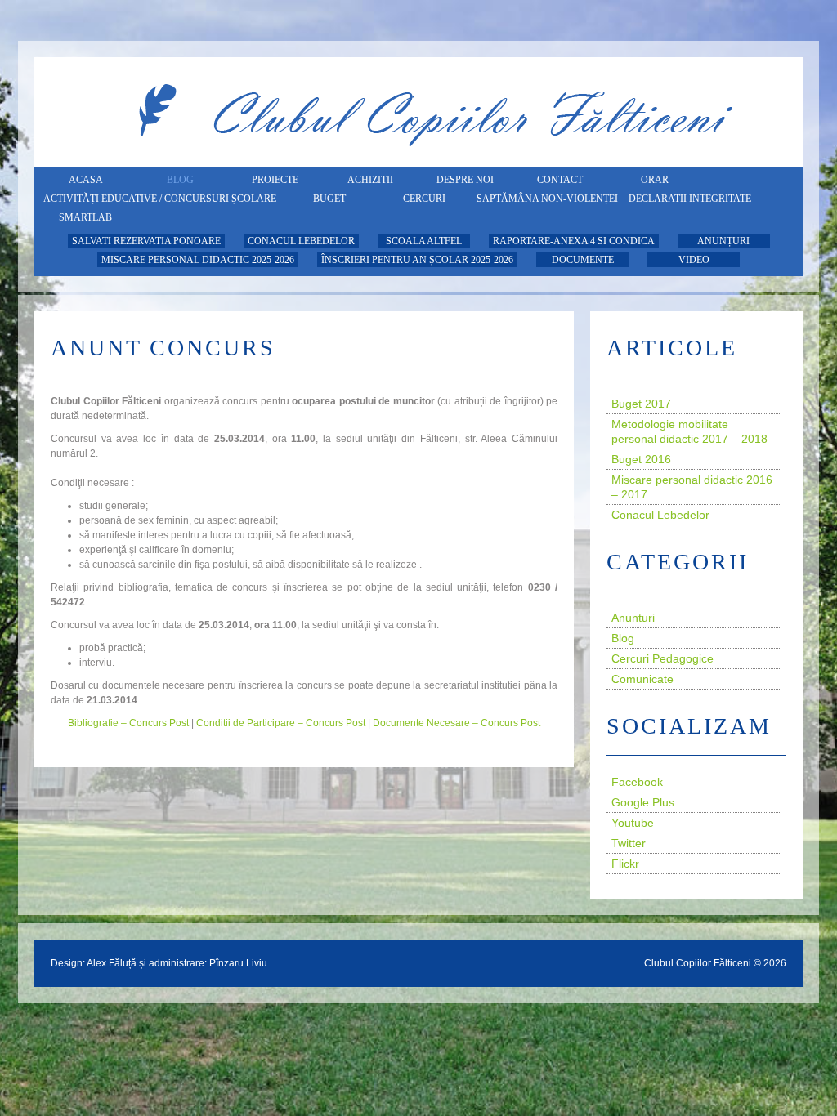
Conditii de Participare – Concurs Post (280, 723)
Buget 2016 (641, 459)
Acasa (86, 179)
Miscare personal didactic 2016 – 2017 (691, 487)
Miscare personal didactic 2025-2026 (197, 260)
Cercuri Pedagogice (662, 658)
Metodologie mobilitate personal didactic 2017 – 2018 (689, 431)
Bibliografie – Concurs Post (128, 723)
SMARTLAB (85, 217)
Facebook (637, 781)
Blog (180, 179)
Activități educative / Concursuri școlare (159, 198)
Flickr (625, 863)
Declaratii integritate (690, 198)
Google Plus (642, 802)
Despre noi (465, 179)
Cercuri (424, 198)
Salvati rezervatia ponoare (146, 241)
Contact (560, 179)
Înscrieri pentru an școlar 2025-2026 (417, 260)
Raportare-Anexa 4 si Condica (574, 241)
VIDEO (693, 260)
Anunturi (633, 617)
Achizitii (370, 179)
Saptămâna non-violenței (547, 198)
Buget (329, 198)
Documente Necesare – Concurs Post (456, 723)
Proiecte (275, 179)
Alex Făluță (112, 963)
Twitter (628, 843)
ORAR (655, 179)
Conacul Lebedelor (301, 241)
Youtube (632, 822)
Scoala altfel (424, 241)
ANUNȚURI (723, 241)
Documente (583, 260)
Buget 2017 (641, 403)
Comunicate (642, 678)
